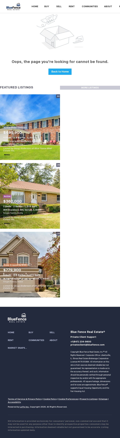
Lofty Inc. (24, 407)
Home (35, 6)
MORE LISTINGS (90, 87)
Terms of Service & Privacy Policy (25, 399)
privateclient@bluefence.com (87, 344)
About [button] (108, 6)
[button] (18, 332)
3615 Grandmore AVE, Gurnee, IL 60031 (22, 210)
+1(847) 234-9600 (80, 341)
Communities (90, 6)
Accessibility (14, 402)
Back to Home (60, 71)
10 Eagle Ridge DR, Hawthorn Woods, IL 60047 (26, 279)
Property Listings (88, 399)
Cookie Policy (50, 399)
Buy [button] (46, 6)
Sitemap (103, 399)
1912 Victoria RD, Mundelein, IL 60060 (22, 141)
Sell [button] (59, 6)
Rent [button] (72, 6)
